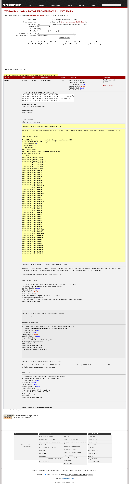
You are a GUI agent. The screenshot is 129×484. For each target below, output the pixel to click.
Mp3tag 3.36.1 (43, 453)
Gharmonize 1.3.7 (44, 450)
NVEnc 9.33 (42, 456)
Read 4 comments (109, 80)
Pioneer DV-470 (92, 436)
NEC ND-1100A (35, 378)
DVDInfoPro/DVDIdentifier (47, 93)
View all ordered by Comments (38, 44)
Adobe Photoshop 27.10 (70, 458)
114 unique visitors (26, 445)
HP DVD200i (34, 142)
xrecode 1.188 (68, 463)
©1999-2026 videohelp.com (64, 482)
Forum (29, 5)
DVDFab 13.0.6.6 (68, 455)
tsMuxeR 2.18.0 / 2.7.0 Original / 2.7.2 (49, 442)
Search (34, 470)
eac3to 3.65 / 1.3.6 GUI (70, 449)
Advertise (65, 470)
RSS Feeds (78, 470)
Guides (69, 5)
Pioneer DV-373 (92, 439)
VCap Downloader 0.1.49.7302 (47, 448)
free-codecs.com (68, 478)
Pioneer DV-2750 (93, 442)
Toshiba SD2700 (92, 445)
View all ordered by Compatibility (62, 44)
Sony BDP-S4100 (92, 453)
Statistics (86, 470)
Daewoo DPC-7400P (93, 462)
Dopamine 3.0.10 (44, 462)
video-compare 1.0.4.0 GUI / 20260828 (50, 459)
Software (41, 5)
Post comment (108, 86)
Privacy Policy (50, 470)
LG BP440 (91, 456)
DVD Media (10, 11)
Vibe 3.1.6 (66, 436)
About (58, 470)
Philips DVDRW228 (36, 286)
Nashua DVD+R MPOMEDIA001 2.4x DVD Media (46, 11)
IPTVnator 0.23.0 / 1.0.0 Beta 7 (47, 439)
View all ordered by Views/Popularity (88, 44)
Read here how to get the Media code (73, 22)
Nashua (6, 80)
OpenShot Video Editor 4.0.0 (47, 436)
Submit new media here (36, 15)
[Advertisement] (64, 60)
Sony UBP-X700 (92, 459)
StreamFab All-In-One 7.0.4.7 (72, 446)
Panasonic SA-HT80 (40, 349)
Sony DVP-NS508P (93, 450)
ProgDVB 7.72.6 (68, 461)
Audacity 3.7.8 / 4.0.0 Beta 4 (71, 439)
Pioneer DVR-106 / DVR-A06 (39, 328)
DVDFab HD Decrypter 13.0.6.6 (72, 452)
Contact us (41, 470)
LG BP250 (91, 448)
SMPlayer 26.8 (43, 445)
